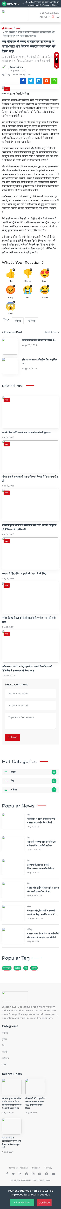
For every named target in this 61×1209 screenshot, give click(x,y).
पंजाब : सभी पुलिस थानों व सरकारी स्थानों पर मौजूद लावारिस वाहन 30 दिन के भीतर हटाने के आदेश (43, 914)
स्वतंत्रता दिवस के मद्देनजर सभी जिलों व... (38, 340)
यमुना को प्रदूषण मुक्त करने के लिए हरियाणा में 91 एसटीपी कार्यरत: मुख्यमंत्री (41, 845)
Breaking (13, 3)
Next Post (50, 332)
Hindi (44, 16)
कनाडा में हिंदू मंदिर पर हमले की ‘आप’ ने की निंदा (24, 573)
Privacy (48, 1168)
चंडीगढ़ (18, 320)
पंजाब (18, 28)
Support (36, 1168)
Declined (44, 1202)
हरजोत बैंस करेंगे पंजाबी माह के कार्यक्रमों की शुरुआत (26, 432)
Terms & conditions (18, 1168)
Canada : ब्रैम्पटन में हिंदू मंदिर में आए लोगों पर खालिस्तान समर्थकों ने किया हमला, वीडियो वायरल (42, 4)
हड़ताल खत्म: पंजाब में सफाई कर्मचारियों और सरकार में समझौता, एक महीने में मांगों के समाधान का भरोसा (43, 937)
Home (8, 28)
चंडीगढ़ (34, 968)
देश (12, 780)
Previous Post (13, 332)
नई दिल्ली (31, 320)
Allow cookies (22, 1202)
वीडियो (4, 1051)
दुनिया (4, 1039)
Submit (13, 737)
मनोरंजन (5, 1058)
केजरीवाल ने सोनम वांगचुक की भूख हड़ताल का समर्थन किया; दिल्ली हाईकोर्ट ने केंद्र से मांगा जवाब (41, 822)
